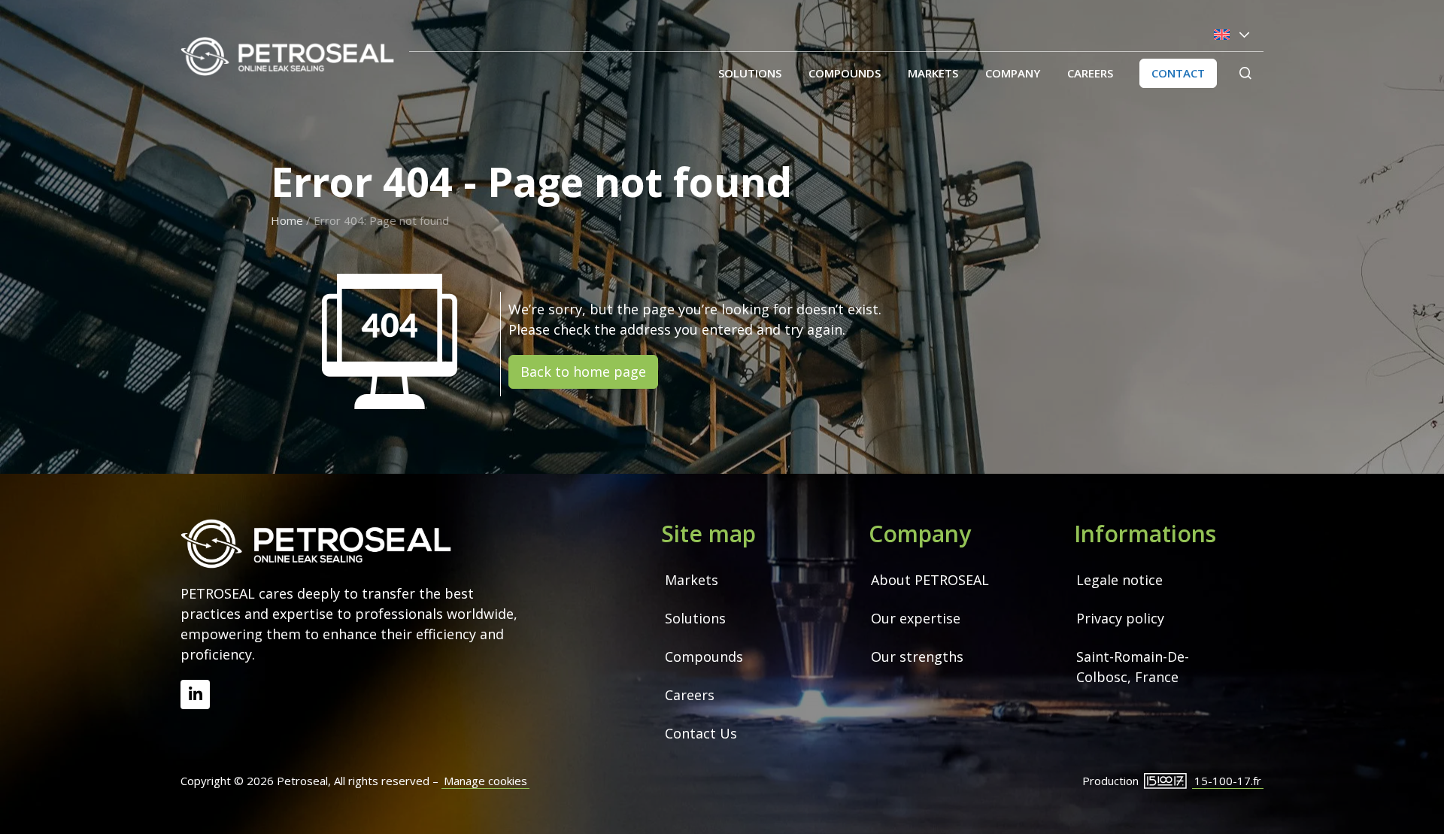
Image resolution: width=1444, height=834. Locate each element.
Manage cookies (485, 780)
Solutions (749, 72)
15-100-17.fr (1227, 780)
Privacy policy (1120, 618)
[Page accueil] (287, 56)
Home (287, 220)
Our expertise (915, 618)
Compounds (844, 72)
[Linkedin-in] (195, 694)
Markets (933, 72)
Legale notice (1119, 580)
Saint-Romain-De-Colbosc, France (1132, 666)
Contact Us (701, 733)
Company (1012, 72)
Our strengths (917, 656)
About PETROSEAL (930, 580)
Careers (1090, 72)
